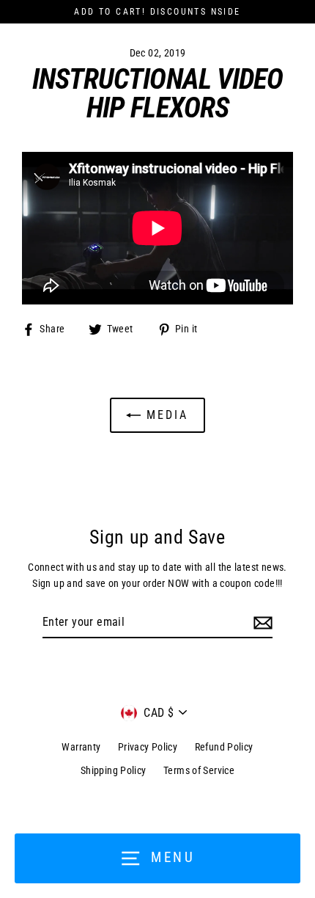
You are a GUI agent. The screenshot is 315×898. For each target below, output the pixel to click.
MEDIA (164, 415)
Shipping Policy (114, 770)
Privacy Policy (147, 747)
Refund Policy (224, 747)
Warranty (81, 747)
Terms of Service (198, 770)
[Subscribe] (261, 623)
